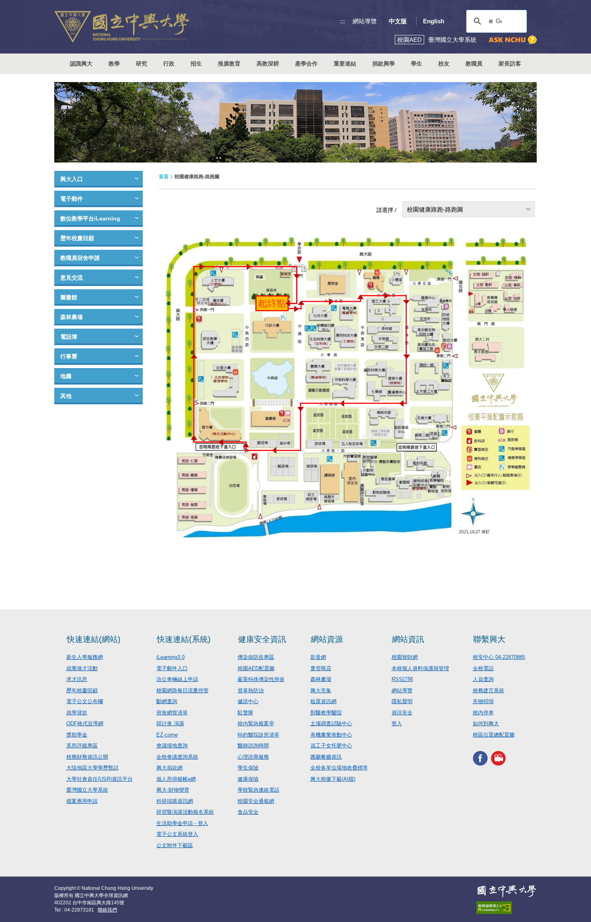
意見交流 (71, 277)
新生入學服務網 (84, 657)
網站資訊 (408, 639)
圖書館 (68, 297)
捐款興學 (383, 63)
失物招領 (483, 701)
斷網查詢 (166, 701)
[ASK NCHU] (512, 40)
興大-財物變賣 (172, 790)
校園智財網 (405, 657)
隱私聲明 (402, 701)
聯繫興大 (489, 639)
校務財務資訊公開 (87, 757)
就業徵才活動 (82, 668)
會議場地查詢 (172, 746)
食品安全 (248, 812)
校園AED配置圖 (256, 668)
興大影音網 (498, 758)
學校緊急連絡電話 (258, 790)
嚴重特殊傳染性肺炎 (261, 679)
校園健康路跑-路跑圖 (435, 209)
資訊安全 (402, 713)
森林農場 (71, 317)
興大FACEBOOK (480, 758)
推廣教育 (229, 63)
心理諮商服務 (253, 757)
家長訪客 (510, 63)
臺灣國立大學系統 (87, 790)
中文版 (398, 21)
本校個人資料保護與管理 (420, 668)
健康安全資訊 (262, 639)
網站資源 (327, 639)
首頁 (163, 176)
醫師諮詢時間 (253, 746)
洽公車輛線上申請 (177, 679)
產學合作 (306, 63)
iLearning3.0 (170, 657)
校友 (443, 63)
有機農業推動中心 (331, 735)
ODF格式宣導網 (84, 723)
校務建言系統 (488, 690)
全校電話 (483, 668)
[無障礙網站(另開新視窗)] (506, 907)
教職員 (474, 63)
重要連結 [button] (345, 63)
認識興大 (81, 63)
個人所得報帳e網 (176, 779)
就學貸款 (76, 713)
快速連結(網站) (94, 639)
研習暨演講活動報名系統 (185, 812)
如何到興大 (486, 723)
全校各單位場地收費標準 (339, 768)
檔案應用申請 (82, 801)
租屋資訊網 (323, 701)
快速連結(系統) (184, 639)
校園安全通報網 (256, 801)
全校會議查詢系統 (177, 757)
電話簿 (68, 336)
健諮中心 (248, 701)
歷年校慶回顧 (77, 238)
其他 (66, 396)
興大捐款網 (169, 768)
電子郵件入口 (172, 668)
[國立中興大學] (121, 27)
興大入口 (71, 179)
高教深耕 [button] (268, 63)
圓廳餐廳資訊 (326, 757)
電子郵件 (71, 199)
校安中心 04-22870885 (499, 657)
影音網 (318, 657)
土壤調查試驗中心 (331, 723)
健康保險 (248, 779)
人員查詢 (483, 679)
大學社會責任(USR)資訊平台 (99, 779)
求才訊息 (76, 679)
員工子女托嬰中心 (331, 746)
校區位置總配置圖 (494, 735)
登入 (397, 723)
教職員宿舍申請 (80, 258)
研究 (141, 63)
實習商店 (320, 668)
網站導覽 (365, 21)
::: (342, 21)
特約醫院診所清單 (258, 735)
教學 (114, 63)
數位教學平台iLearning (90, 218)
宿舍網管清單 (172, 713)
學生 (416, 63)
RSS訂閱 (402, 679)
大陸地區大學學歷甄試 (92, 768)
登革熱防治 (251, 690)
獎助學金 (76, 735)
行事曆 (68, 356)
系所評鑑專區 (82, 746)
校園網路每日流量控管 (182, 690)
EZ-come (167, 735)
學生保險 (248, 768)
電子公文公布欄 (84, 701)
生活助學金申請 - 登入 (182, 823)
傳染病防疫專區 (256, 657)
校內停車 (483, 713)
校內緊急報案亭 (256, 723)
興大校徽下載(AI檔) (332, 779)
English (433, 21)
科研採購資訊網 (174, 801)
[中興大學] (506, 891)
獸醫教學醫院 (326, 713)
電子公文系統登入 (177, 834)
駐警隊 (245, 713)
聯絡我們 (107, 910)
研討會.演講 (170, 723)
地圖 (66, 376)
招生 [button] (196, 63)
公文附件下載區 (174, 845)
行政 (168, 63)
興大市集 (320, 690)
